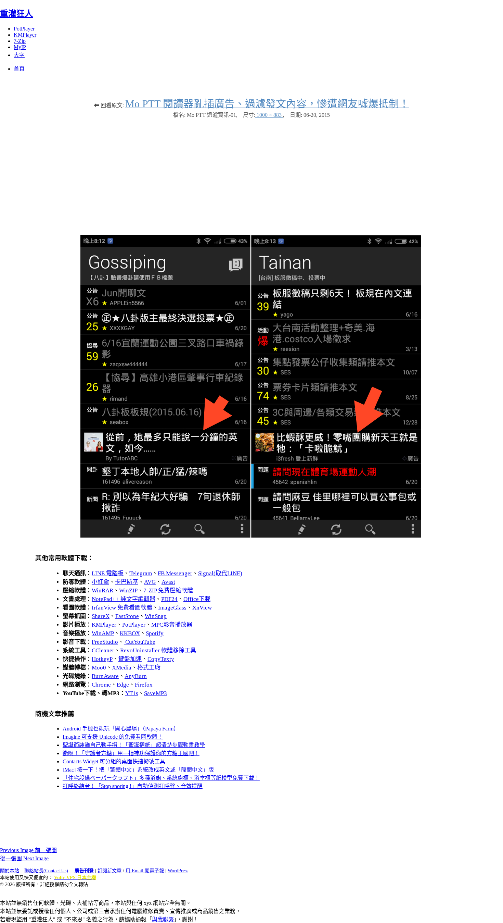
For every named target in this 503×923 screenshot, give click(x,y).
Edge (123, 684)
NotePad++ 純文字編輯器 (123, 599)
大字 (19, 55)
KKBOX (130, 633)
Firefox (144, 684)
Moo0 (99, 667)
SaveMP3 (155, 693)
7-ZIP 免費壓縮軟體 (168, 590)
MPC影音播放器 (171, 625)
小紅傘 (100, 582)
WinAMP (103, 633)
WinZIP (128, 590)
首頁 (19, 69)
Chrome (101, 684)
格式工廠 (148, 667)
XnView (202, 607)
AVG (150, 582)
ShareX (100, 616)
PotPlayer (24, 29)
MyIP (20, 47)
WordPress (178, 870)
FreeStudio (105, 642)
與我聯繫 (163, 919)
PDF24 (169, 599)
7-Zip (20, 41)
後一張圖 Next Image (24, 858)
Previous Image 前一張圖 (28, 850)
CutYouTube (139, 642)
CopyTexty (160, 659)
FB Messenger (175, 573)
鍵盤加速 (130, 659)
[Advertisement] (251, 173)
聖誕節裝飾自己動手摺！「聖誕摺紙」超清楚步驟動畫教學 (134, 745)
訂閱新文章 (109, 870)
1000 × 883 (269, 115)
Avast (168, 582)
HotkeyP (102, 659)
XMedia (121, 667)
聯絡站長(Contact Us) (46, 870)
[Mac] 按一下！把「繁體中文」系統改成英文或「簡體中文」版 (138, 770)
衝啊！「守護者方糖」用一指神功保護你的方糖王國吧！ (131, 753)
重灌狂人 (16, 13)
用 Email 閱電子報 (145, 870)
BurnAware (105, 676)
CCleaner (103, 650)
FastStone (127, 616)
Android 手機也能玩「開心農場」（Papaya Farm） (121, 728)
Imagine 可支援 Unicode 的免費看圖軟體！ (113, 737)
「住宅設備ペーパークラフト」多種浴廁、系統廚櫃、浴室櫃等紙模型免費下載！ (161, 778)
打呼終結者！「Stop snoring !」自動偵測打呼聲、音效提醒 (133, 786)
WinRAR (102, 590)
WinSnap (156, 616)
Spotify (155, 633)
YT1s (131, 693)
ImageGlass (172, 607)
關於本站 (9, 870)
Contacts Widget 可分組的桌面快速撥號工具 (114, 761)
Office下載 (196, 599)
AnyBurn (136, 676)
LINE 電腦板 (108, 573)
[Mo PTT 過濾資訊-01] (251, 536)
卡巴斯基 (126, 582)
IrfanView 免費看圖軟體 (122, 607)
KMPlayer (25, 35)
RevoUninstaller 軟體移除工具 (158, 650)
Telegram (140, 573)
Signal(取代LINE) (220, 573)
